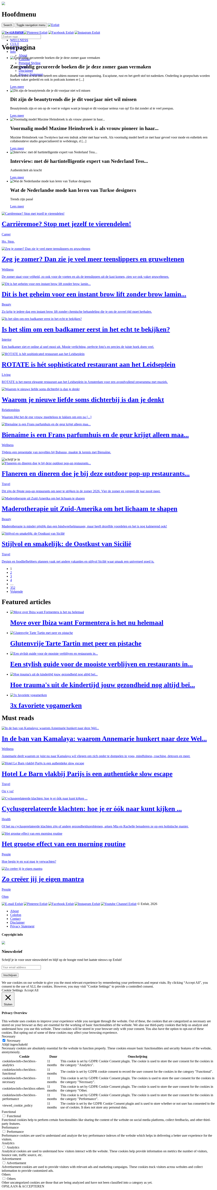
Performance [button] (10, 1127)
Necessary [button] (8, 1036)
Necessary (14, 1040)
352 (12, 587)
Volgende (16, 591)
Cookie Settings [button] (12, 990)
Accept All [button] (31, 990)
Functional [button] (9, 1112)
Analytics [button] (8, 1143)
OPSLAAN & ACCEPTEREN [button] (23, 1186)
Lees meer (17, 87)
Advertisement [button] (11, 1159)
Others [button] (6, 1174)
